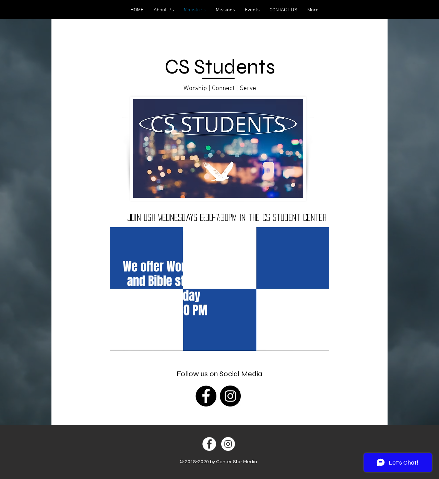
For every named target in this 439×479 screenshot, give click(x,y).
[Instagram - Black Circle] (230, 396)
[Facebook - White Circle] (209, 444)
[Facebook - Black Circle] (205, 396)
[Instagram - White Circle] (228, 444)
